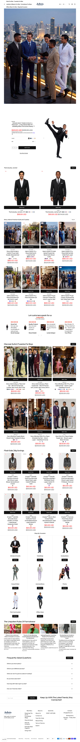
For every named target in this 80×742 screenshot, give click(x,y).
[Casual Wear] (15, 576)
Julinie (8, 738)
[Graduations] (64, 548)
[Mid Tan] (11, 258)
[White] (12, 258)
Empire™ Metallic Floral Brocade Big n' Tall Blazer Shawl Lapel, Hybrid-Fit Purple (49, 480)
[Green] (14, 258)
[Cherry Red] (67, 256)
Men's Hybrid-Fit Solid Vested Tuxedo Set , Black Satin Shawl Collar (49, 254)
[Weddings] (40, 548)
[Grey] (30, 256)
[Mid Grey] (13, 258)
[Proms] (64, 576)
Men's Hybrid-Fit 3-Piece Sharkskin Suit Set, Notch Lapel (13, 297)
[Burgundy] (33, 256)
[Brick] (20, 389)
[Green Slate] (38, 441)
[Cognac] (15, 301)
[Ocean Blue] (9, 301)
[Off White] (65, 389)
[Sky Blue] (71, 256)
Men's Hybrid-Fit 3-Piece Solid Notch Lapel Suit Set (31, 253)
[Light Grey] (57, 389)
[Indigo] (10, 258)
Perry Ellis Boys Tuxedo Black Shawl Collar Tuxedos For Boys (15, 437)
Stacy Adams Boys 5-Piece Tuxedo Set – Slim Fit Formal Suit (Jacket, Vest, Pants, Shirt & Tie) (40, 386)
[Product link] (22, 192)
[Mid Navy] (36, 441)
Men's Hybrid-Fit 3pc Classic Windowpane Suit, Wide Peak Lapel (67, 297)
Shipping (13, 131)
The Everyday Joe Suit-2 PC (17, 212)
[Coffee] (28, 301)
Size (12, 141)
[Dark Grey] (64, 256)
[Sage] (71, 389)
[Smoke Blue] (37, 441)
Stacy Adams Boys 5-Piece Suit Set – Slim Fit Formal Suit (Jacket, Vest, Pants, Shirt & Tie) (15, 385)
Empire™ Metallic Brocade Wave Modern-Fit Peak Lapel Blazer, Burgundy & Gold (12, 520)
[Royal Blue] (60, 389)
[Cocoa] (43, 441)
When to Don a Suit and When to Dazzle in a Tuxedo (12, 635)
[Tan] (73, 389)
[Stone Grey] (10, 301)
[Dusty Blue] (69, 389)
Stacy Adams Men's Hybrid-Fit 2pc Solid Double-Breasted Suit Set (12, 254)
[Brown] (49, 301)
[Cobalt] (66, 389)
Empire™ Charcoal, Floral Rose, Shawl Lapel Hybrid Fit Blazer (67, 519)
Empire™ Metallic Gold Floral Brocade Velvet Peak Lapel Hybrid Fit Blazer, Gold (31, 480)
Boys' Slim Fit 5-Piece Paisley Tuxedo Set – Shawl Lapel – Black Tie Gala (64, 438)
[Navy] (28, 256)
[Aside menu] (5, 4)
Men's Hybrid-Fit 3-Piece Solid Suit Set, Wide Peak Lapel (67, 253)
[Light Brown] (19, 389)
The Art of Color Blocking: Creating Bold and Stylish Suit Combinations (30, 636)
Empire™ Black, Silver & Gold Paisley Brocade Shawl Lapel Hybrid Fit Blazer (49, 519)
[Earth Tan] (41, 441)
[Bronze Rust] (30, 525)
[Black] (9, 258)
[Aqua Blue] (27, 301)
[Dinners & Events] (15, 548)
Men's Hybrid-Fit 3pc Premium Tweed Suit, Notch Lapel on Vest (49, 297)
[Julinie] (40, 4)
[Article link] (12, 637)
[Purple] (29, 301)
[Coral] (69, 256)
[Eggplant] (66, 256)
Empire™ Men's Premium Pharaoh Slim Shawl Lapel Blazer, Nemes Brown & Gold (12, 480)
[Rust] (30, 301)
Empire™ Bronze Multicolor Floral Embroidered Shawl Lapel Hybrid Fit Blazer (31, 520)
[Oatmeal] (14, 301)
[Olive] (13, 301)
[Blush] (70, 256)
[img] (40, 317)
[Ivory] (53, 258)
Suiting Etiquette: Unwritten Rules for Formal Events (48, 635)
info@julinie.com (68, 712)
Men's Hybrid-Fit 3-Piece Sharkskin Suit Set (31, 297)
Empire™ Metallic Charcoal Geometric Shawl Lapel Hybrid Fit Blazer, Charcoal (67, 479)
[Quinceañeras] (40, 576)
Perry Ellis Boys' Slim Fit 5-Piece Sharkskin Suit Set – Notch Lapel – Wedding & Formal (40, 438)
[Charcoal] (29, 256)
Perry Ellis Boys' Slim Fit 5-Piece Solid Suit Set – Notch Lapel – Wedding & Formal (64, 385)
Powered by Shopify (12, 738)
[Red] (50, 258)
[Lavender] (72, 389)
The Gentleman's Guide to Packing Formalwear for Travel (67, 636)
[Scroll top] (79, 741)
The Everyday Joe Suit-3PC (53, 212)
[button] (69, 4)
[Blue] (12, 301)
